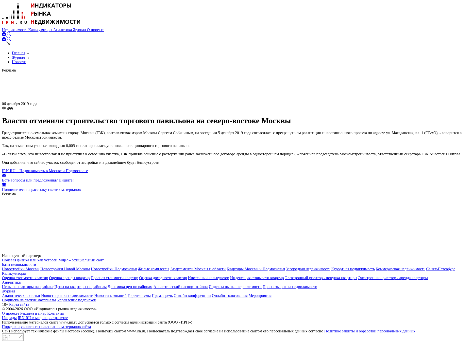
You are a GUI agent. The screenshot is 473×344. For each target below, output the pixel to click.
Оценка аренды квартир (69, 278)
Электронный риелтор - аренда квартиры (393, 278)
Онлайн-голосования (230, 295)
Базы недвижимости (19, 264)
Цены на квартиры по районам (80, 287)
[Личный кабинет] (4, 35)
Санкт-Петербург (440, 269)
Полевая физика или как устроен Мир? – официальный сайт (53, 260)
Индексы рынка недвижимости (235, 287)
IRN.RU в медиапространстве (43, 318)
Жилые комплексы (153, 269)
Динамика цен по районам (130, 287)
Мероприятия (260, 295)
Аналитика (63, 30)
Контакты (55, 313)
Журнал (80, 30)
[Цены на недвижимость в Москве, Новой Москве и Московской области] (41, 25)
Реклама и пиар (33, 313)
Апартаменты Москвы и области (198, 269)
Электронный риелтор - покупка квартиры (321, 278)
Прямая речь (162, 295)
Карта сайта (19, 304)
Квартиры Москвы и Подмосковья (256, 269)
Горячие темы (139, 295)
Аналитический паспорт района (180, 287)
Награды (9, 318)
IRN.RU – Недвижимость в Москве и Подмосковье (45, 171)
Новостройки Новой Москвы (65, 269)
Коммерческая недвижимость (400, 269)
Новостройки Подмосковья (114, 269)
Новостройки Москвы (20, 269)
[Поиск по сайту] (9, 35)
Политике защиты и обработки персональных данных (369, 331)
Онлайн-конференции (192, 295)
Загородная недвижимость (308, 269)
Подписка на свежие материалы (29, 300)
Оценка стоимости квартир (25, 278)
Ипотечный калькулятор (208, 278)
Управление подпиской (76, 300)
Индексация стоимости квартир (257, 278)
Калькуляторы (40, 30)
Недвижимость (15, 30)
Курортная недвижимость (353, 269)
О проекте (95, 30)
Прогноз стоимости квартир (114, 278)
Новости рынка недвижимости (67, 295)
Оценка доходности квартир (163, 278)
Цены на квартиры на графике (27, 287)
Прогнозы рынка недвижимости (290, 287)
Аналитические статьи (21, 295)
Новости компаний (110, 295)
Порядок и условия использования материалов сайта (46, 327)
